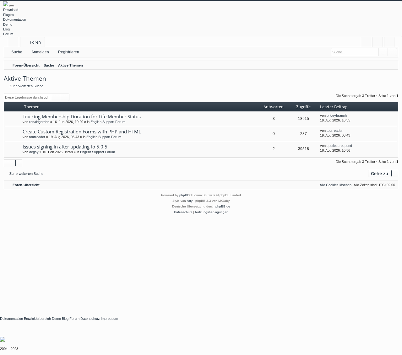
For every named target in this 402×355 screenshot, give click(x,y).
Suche (16, 52)
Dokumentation (14, 19)
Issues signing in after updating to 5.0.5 (65, 146)
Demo (7, 24)
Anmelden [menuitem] (379, 43)
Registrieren (68, 52)
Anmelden (40, 52)
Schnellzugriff (14, 43)
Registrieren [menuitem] (390, 43)
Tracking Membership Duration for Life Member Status (82, 116)
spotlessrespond (339, 146)
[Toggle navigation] (11, 6)
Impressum (109, 318)
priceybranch (337, 115)
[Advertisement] (188, 262)
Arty (190, 200)
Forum (8, 34)
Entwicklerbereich (37, 318)
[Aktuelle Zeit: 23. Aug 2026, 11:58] (392, 65)
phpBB (184, 195)
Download (10, 10)
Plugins (8, 15)
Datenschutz (90, 318)
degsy (34, 152)
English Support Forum (107, 122)
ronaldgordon (39, 122)
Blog (6, 29)
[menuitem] (366, 42)
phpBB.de (222, 206)
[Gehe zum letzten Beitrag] (350, 115)
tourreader (37, 137)
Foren (35, 42)
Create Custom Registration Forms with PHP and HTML (82, 131)
